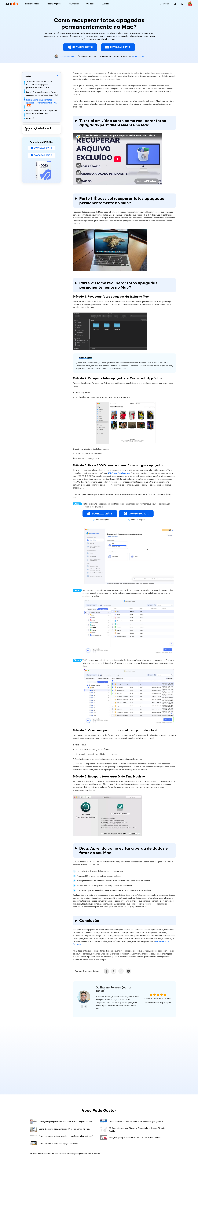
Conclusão (30, 118)
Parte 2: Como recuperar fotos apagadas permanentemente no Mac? (42, 102)
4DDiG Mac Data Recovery (119, 473)
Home (35, 1154)
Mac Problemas (138, 56)
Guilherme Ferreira (67, 56)
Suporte (105, 4)
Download (164, 4)
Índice (28, 76)
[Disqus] (99, 1057)
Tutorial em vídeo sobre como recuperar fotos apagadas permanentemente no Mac (39, 85)
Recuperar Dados (32, 4)
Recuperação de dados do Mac (38, 129)
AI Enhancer (74, 4)
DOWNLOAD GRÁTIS (82, 47)
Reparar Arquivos (54, 4)
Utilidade (90, 4)
